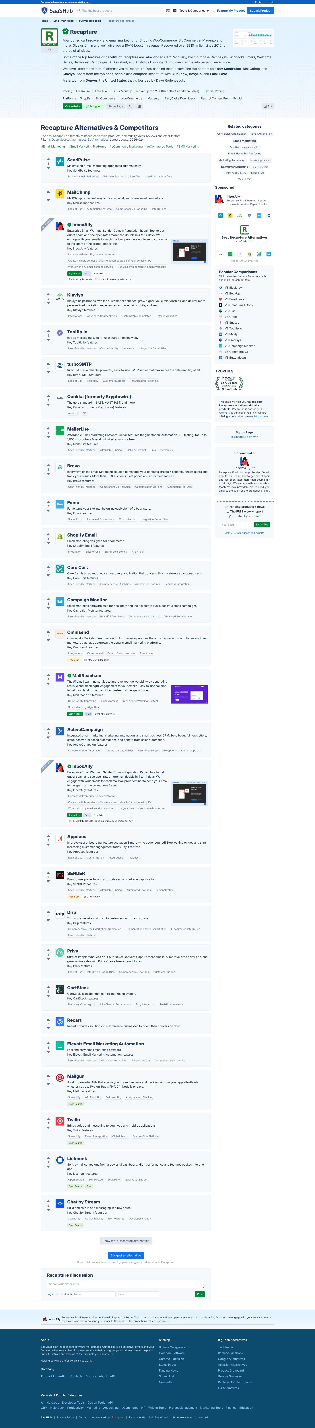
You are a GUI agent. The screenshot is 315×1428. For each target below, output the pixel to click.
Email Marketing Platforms (244, 153)
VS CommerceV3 (236, 351)
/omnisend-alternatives (59, 628)
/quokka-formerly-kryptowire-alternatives (72, 392)
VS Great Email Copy (238, 305)
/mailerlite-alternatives (59, 425)
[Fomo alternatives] (60, 504)
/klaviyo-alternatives (58, 290)
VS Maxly (231, 334)
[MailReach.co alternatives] (60, 677)
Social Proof (257, 173)
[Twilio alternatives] (60, 1121)
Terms (82, 1417)
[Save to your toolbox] (49, 49)
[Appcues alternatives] (60, 838)
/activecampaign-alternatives (64, 725)
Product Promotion (54, 1376)
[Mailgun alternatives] (60, 1077)
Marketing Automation (232, 160)
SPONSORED (46, 223)
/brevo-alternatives (57, 461)
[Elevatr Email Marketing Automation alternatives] (60, 1045)
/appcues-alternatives (59, 832)
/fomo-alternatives (56, 498)
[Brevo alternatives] (60, 467)
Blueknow (179, 74)
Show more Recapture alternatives (126, 1241)
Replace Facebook (230, 1353)
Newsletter (166, 1382)
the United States (113, 80)
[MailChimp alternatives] (60, 193)
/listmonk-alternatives (58, 1154)
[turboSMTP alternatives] (60, 365)
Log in (51, 1294)
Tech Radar (225, 1347)
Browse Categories (172, 1347)
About (103, 1376)
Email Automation (261, 133)
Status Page (115, 106)
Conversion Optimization (231, 133)
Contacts (76, 1376)
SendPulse (232, 69)
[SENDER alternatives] (60, 875)
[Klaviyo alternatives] (60, 296)
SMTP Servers (260, 167)
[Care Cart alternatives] (60, 569)
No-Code (52, 1402)
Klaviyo (69, 74)
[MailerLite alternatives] (60, 430)
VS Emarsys (232, 340)
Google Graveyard (230, 1376)
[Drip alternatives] (60, 914)
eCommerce (130, 1407)
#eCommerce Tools (159, 146)
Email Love (218, 74)
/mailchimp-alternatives (60, 188)
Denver (91, 80)
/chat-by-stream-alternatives (63, 1197)
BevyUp (195, 74)
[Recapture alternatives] (49, 37)
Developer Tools (73, 1402)
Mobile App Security (260, 160)
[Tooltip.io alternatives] (60, 333)
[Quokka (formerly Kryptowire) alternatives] (60, 398)
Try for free (74, 273)
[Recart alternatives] (60, 1021)
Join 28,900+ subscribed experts (244, 532)
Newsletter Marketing (234, 166)
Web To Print (244, 179)
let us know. (261, 416)
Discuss (90, 1376)
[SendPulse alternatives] (60, 161)
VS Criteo (231, 317)
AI (42, 1402)
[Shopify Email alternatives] (60, 536)
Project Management (183, 1407)
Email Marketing (244, 141)
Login (271, 2)
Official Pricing (214, 91)
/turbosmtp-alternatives (60, 360)
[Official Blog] (130, 106)
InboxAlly (243, 468)
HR (143, 1407)
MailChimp (251, 69)
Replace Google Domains (235, 1382)
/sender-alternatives (57, 869)
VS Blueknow (233, 287)
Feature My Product (230, 10)
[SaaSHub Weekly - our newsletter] (168, 10)
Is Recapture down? (244, 437)
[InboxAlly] (60, 226)
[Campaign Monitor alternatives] (60, 601)
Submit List (166, 1376)
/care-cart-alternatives (59, 563)
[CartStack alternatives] (60, 989)
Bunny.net (118, 1417)
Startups (85, 2)
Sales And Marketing (235, 173)
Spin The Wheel (158, 1417)
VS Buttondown (235, 357)
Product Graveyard (231, 1370)
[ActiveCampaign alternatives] (60, 731)
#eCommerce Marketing (126, 146)
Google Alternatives (231, 1359)
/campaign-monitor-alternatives (65, 595)
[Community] (174, 10)
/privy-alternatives (56, 946)
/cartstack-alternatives (59, 983)
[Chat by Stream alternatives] (60, 1203)
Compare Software (172, 1353)
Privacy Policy (65, 1417)
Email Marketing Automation (244, 147)
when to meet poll (197, 1417)
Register (259, 2)
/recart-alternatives (57, 1016)
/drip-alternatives (55, 908)
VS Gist (229, 311)
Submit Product (260, 10)
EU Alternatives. (99, 139)
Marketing (93, 1407)
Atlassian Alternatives (232, 1364)
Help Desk (57, 1407)
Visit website (72, 106)
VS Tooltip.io (233, 328)
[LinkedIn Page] (139, 106)
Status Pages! (168, 1364)
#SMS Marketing (188, 146)
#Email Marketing (53, 146)
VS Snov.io (231, 322)
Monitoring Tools (211, 1407)
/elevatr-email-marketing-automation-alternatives (77, 1039)
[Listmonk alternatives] (60, 1160)
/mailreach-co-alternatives (62, 671)
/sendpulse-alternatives (60, 155)
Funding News (168, 1370)
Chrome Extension (171, 1359)
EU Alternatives (228, 1388)
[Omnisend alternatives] (60, 633)
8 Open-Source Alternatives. (68, 139)
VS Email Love (234, 299)
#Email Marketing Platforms (87, 146)
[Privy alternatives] (60, 952)
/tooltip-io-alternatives (59, 327)
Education (246, 1407)
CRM (44, 1407)
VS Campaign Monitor (239, 346)
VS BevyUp (232, 293)
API (112, 1376)
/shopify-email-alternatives (62, 531)
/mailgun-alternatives (58, 1072)
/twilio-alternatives (56, 1115)
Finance (231, 1407)
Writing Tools (157, 1407)
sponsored (162, 1321)
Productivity (75, 1407)
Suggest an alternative (126, 1255)
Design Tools (96, 1402)
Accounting (111, 1407)
